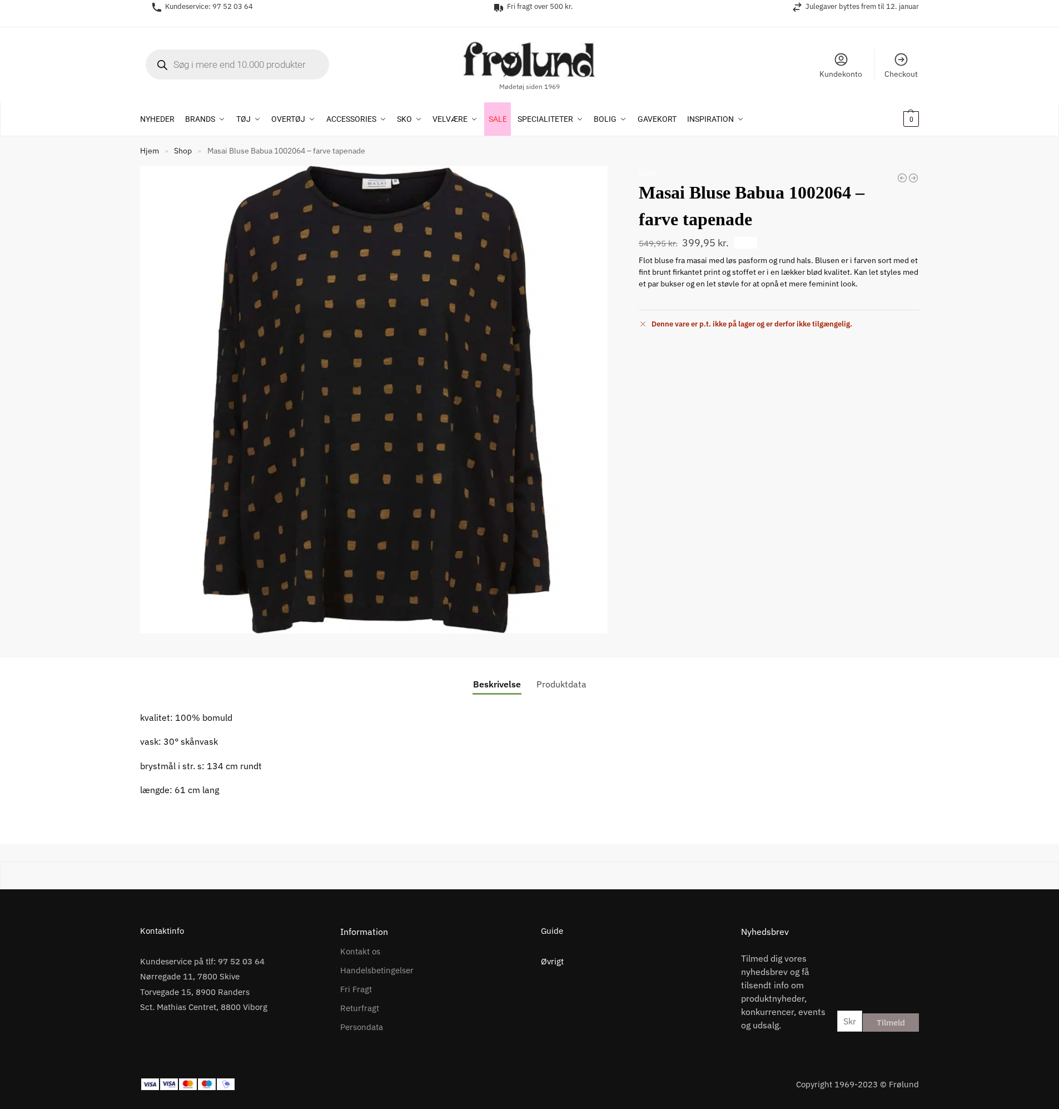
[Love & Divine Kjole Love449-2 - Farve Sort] (913, 178)
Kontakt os (360, 951)
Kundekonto (840, 74)
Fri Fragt (356, 989)
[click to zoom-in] (374, 399)
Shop (183, 151)
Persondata (361, 1027)
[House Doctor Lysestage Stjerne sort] (902, 178)
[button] (896, 119)
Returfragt (359, 1008)
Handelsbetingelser (377, 970)
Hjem (149, 151)
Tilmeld (891, 1022)
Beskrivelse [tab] (497, 684)
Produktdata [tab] (561, 684)
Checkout (901, 74)
